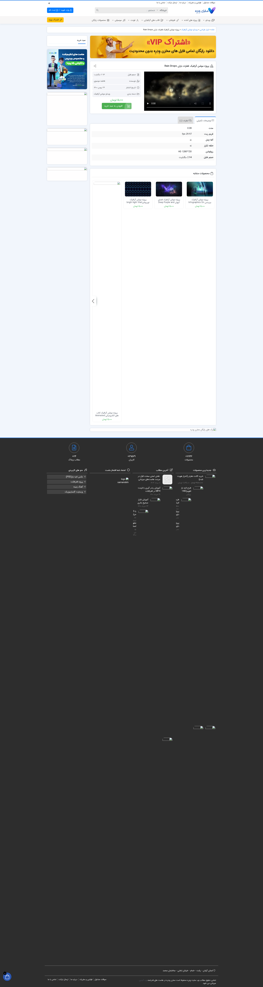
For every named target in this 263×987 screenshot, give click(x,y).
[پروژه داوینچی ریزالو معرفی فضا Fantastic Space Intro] (209, 840)
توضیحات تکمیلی (204, 120)
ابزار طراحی (204, 29)
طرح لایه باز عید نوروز (177, 501)
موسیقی (118, 20)
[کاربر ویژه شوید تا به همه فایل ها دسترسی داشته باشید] (153, 47)
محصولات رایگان (99, 20)
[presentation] (93, 301)
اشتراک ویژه (54, 19)
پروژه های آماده (190, 20)
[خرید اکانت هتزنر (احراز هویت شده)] (209, 588)
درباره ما (182, 2)
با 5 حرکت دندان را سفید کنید (134, 513)
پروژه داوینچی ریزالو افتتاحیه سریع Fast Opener (177, 524)
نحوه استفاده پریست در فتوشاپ (134, 524)
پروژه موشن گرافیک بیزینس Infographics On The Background (200, 202)
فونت (133, 20)
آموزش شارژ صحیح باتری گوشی (142, 501)
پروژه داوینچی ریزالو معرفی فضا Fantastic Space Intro (177, 513)
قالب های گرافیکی (152, 20)
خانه (212, 29)
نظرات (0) (184, 120)
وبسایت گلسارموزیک (74, 492)
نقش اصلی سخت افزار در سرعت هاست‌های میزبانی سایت (149, 478)
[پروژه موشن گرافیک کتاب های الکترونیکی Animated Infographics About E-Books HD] (107, 296)
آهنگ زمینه (78, 486)
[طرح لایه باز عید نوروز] (185, 612)
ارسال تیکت (172, 2)
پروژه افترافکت (77, 481)
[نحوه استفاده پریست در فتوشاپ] (166, 851)
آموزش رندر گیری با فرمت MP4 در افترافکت (149, 489)
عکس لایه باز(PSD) (74, 476)
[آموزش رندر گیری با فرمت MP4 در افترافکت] (166, 600)
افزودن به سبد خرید (113, 106)
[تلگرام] (49, 3)
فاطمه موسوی (99, 81)
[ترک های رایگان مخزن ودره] (153, 429)
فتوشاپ (172, 20)
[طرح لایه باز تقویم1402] (197, 600)
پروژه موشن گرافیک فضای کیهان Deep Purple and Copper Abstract (169, 202)
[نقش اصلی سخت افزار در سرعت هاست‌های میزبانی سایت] (166, 479)
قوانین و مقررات (194, 2)
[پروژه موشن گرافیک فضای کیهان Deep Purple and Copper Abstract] (169, 189)
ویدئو (208, 20)
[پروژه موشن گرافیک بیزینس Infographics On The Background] (200, 189)
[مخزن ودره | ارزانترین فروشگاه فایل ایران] (205, 10)
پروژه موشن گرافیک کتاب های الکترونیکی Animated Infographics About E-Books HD (107, 417)
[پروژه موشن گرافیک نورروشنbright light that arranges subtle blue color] (138, 189)
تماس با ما (161, 2)
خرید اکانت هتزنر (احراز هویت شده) (190, 478)
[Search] (98, 10)
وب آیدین (143, 980)
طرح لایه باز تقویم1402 (186, 489)
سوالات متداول (209, 2)
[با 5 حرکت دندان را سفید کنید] (142, 623)
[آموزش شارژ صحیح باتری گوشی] (154, 612)
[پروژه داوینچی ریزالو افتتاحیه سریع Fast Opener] (197, 840)
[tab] (204, 120)
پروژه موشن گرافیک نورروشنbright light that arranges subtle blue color (138, 204)
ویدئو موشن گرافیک (189, 29)
